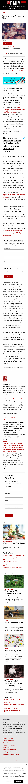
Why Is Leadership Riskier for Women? (13, 699)
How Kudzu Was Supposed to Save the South (13, 558)
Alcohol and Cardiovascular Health (14, 399)
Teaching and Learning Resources (12, 752)
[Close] (26, 765)
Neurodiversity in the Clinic (12, 652)
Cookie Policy (12, 778)
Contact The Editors (8, 740)
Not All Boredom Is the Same (10, 561)
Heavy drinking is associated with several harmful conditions (14, 109)
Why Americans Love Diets (14, 543)
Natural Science (8, 679)
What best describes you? (11, 269)
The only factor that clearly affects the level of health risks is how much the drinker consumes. (12, 145)
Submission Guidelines (9, 745)
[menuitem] (23, 2)
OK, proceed (18, 781)
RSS (4, 756)
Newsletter (23, 2)
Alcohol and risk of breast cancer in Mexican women (13, 419)
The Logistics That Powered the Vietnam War (13, 564)
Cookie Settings (9, 781)
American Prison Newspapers (11, 754)
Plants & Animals (8, 589)
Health (3, 12)
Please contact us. (7, 370)
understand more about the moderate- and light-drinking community (12, 232)
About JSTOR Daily (8, 738)
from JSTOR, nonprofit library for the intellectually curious (14, 8)
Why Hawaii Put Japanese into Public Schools (12, 568)
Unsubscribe (6, 747)
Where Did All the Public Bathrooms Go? (13, 555)
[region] (14, 773)
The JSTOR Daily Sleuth (9, 749)
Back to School (7, 702)
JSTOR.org (5, 761)
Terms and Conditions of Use (15, 761)
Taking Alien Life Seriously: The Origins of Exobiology (13, 683)
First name (7, 248)
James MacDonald (9, 47)
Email (6, 262)
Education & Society (8, 541)
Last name (7, 255)
